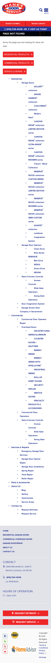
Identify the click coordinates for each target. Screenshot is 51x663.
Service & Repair (13, 71)
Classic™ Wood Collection (37, 166)
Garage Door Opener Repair (30, 461)
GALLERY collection (35, 88)
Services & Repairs (20, 447)
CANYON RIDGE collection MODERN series (36, 156)
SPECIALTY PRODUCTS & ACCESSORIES (36, 404)
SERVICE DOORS (35, 395)
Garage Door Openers (32, 245)
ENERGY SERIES (35, 352)
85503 (37, 264)
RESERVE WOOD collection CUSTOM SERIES (36, 175)
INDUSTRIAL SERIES (36, 371)
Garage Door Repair (13, 543)
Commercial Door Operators (29, 414)
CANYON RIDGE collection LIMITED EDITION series (36, 127)
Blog (24, 490)
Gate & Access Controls (32, 276)
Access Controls (34, 282)
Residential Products (16, 54)
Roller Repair (27, 478)
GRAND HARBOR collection (34, 98)
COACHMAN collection (37, 107)
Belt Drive (38, 260)
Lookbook (38, 233)
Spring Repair (28, 470)
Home (5, 531)
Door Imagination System (33, 304)
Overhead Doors (29, 327)
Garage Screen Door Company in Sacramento (31, 310)
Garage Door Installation (33, 467)
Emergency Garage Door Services (32, 453)
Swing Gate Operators (36, 298)
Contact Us (16, 506)
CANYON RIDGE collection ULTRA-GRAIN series (36, 142)
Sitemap (42, 657)
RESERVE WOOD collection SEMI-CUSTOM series (36, 216)
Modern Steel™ (34, 115)
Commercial (17, 315)
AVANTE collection (35, 227)
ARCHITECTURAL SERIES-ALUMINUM (39, 333)
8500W (37, 272)
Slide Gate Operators (35, 290)
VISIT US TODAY (38, 29)
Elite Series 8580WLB (36, 255)
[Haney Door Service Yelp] (5, 646)
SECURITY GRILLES (35, 387)
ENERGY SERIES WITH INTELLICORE (35, 362)
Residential (16, 79)
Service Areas (28, 502)
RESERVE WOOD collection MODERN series (36, 202)
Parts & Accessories (20, 482)
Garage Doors (28, 83)
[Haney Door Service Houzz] (5, 641)
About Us (15, 486)
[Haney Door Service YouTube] (5, 652)
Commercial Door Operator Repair (33, 321)
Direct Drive (39, 268)
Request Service (38, 24)
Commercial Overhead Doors (17, 539)
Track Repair (27, 474)
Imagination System (36, 239)
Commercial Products (16, 63)
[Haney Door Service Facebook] (5, 636)
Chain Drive (39, 249)
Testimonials (27, 498)
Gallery (25, 494)
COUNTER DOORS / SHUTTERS (35, 342)
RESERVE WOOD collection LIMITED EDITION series (36, 189)
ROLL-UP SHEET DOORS (35, 379)
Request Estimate (13, 24)
